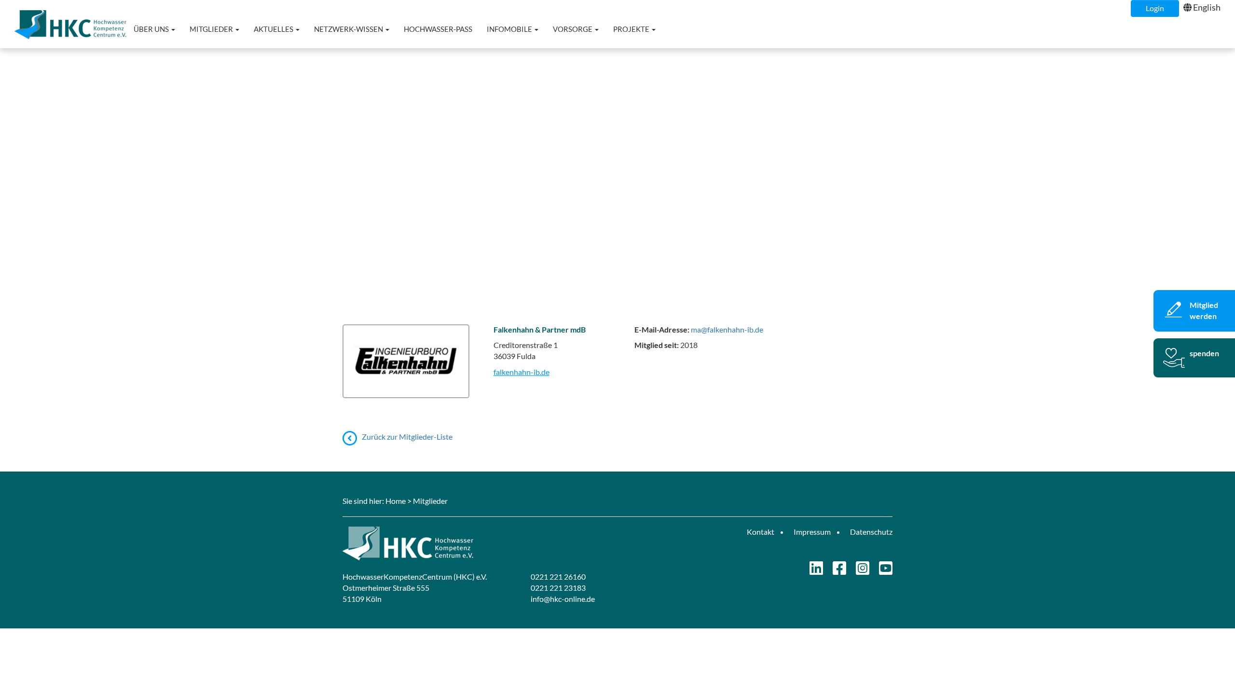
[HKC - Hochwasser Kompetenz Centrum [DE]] (476, 543)
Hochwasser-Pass (438, 29)
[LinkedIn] (816, 570)
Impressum (812, 531)
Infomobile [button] (510, 29)
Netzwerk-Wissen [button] (349, 29)
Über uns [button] (152, 29)
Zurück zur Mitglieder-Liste (407, 436)
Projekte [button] (632, 29)
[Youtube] (885, 570)
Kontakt (760, 531)
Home (395, 500)
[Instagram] (862, 570)
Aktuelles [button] (274, 29)
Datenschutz (871, 531)
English (1207, 7)
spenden (1204, 353)
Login (1155, 8)
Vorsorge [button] (573, 29)
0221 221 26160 (558, 576)
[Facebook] (839, 570)
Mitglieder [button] (212, 29)
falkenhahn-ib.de (521, 371)
